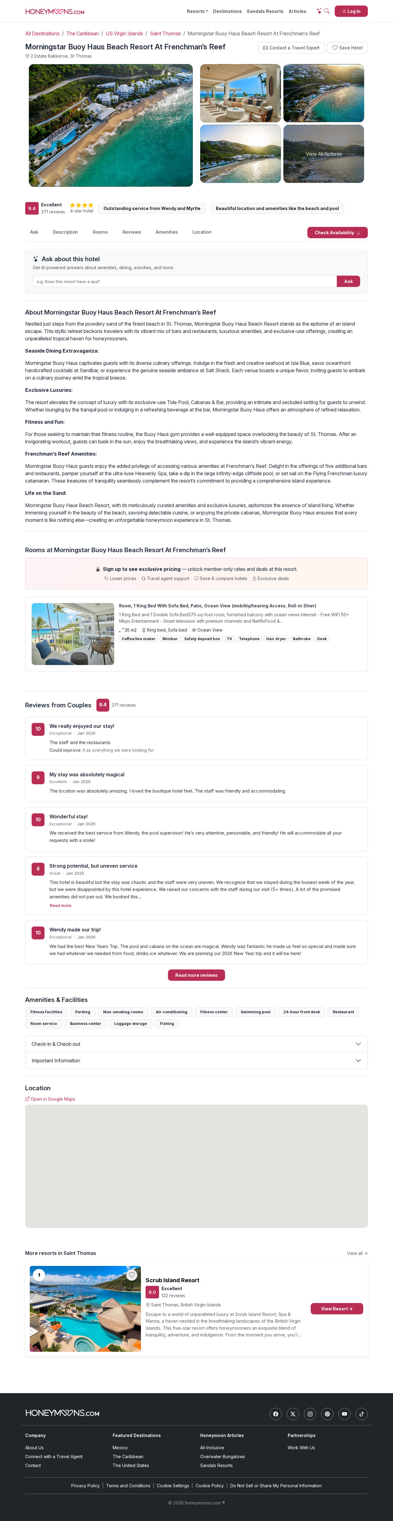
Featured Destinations (137, 1435)
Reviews (132, 232)
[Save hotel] (131, 1275)
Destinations (227, 11)
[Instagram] (310, 1414)
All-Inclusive (212, 1447)
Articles (297, 11)
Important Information (56, 1060)
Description (65, 232)
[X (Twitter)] (293, 1414)
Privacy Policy (85, 1485)
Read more (60, 905)
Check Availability (335, 232)
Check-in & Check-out (56, 1044)
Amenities (167, 232)
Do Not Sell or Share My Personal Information (276, 1485)
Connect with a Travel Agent (54, 1456)
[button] (196, 573)
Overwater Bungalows (222, 1456)
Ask (34, 232)
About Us (34, 1447)
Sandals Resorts (265, 11)
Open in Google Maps (53, 1099)
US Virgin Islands (124, 33)
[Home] (62, 1413)
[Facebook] (276, 1414)
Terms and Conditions (128, 1485)
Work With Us (301, 1447)
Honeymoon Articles (222, 1435)
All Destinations (42, 33)
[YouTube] (344, 1414)
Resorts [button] (196, 11)
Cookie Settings (173, 1485)
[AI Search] (323, 11)
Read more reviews (196, 975)
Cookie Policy (210, 1485)
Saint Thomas (165, 33)
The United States (131, 1465)
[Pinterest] (327, 1414)
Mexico (120, 1447)
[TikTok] (362, 1414)
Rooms (100, 232)
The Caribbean (82, 33)
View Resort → (337, 1308)
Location (202, 232)
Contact (33, 1465)
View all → (357, 1253)
